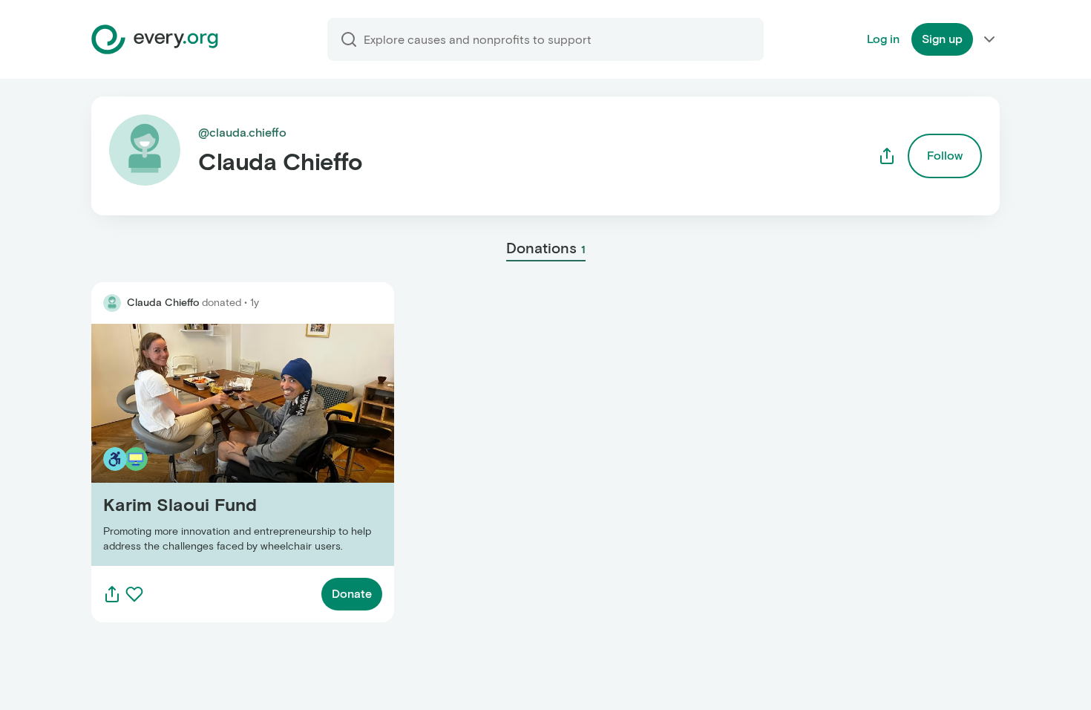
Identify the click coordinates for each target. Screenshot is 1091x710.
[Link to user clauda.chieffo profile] (112, 303)
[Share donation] (112, 594)
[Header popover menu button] (989, 39)
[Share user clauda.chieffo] (887, 156)
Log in (883, 39)
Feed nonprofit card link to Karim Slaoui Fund (215, 444)
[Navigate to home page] (154, 39)
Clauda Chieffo (163, 302)
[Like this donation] (134, 594)
